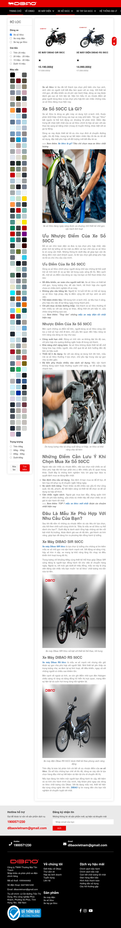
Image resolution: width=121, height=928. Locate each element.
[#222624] (12, 210)
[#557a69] (12, 275)
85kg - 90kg (18, 453)
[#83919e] (18, 345)
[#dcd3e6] (12, 398)
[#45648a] (24, 298)
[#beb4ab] (18, 104)
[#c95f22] (18, 298)
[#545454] (18, 234)
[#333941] (24, 175)
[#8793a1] (18, 357)
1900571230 (16, 821)
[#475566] (24, 116)
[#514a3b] (24, 80)
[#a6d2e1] (18, 387)
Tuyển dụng (49, 877)
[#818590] (18, 281)
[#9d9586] (24, 169)
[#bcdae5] (18, 375)
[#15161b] (18, 275)
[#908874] (24, 86)
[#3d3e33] (12, 80)
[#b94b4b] (24, 357)
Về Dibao (30, 10)
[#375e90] (24, 381)
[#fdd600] (24, 198)
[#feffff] (12, 269)
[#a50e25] (12, 351)
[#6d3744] (24, 404)
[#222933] (12, 334)
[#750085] (24, 234)
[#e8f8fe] (18, 334)
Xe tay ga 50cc (84, 10)
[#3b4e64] (18, 434)
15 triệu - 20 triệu (21, 59)
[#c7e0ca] (18, 198)
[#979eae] (18, 404)
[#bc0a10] (18, 210)
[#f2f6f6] (24, 192)
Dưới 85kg (18, 457)
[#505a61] (24, 393)
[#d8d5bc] (18, 175)
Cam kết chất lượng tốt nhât (93, 874)
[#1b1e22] (24, 375)
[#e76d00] (24, 304)
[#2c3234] (24, 204)
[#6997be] (24, 139)
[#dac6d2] (18, 151)
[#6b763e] (12, 169)
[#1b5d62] (24, 310)
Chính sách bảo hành (90, 868)
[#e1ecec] (12, 145)
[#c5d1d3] (24, 334)
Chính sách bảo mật (89, 871)
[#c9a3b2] (24, 92)
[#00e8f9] (12, 292)
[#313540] (18, 110)
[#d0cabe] (24, 345)
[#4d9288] (12, 222)
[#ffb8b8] (18, 363)
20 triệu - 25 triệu (21, 56)
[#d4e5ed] (18, 128)
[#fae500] (24, 222)
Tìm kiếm (25, 468)
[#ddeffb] (12, 116)
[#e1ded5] (18, 157)
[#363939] (12, 245)
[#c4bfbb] (24, 422)
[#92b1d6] (18, 122)
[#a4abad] (12, 192)
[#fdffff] (12, 375)
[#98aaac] (24, 151)
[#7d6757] (18, 292)
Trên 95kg (18, 446)
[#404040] (18, 228)
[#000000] (12, 75)
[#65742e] (18, 251)
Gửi (59, 828)
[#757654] (18, 351)
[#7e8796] (12, 92)
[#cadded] (12, 304)
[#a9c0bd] (12, 263)
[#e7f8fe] (12, 128)
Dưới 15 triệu (19, 63)
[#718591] (24, 287)
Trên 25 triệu (19, 52)
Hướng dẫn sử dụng (89, 883)
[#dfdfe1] (12, 281)
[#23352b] (18, 163)
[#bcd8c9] (18, 269)
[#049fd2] (18, 139)
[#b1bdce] (24, 128)
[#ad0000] (24, 228)
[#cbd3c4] (12, 345)
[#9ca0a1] (24, 181)
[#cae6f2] (12, 340)
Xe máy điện (45, 10)
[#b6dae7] (24, 122)
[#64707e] (24, 163)
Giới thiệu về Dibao (52, 868)
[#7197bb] (12, 133)
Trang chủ (15, 10)
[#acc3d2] (12, 181)
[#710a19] (18, 80)
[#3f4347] (24, 263)
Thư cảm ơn (49, 871)
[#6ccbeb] (12, 310)
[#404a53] (12, 410)
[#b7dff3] (18, 116)
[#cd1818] (12, 316)
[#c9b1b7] (24, 410)
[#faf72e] (18, 310)
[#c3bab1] (12, 98)
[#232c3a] (12, 428)
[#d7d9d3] (18, 422)
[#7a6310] (24, 363)
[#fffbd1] (18, 222)
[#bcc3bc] (24, 416)
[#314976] (18, 381)
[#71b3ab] (24, 210)
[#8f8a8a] (24, 133)
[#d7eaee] (12, 328)
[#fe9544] (12, 204)
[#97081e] (24, 110)
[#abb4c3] (18, 92)
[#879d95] (12, 251)
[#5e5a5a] (12, 139)
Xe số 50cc (64, 10)
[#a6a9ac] (12, 151)
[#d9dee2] (12, 357)
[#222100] (18, 98)
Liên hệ (47, 880)
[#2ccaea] (24, 257)
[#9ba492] (12, 186)
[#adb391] (24, 157)
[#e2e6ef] (12, 157)
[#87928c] (12, 104)
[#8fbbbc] (24, 292)
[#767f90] (24, 186)
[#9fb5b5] (24, 251)
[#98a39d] (24, 281)
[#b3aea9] (18, 410)
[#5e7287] (12, 363)
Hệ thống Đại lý (108, 10)
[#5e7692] (12, 122)
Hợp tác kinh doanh (53, 874)
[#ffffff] (18, 75)
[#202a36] (12, 404)
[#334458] (18, 322)
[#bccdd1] (24, 216)
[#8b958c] (12, 86)
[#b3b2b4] (12, 381)
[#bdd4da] (18, 340)
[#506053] (12, 298)
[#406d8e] (18, 304)
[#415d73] (18, 316)
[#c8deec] (18, 192)
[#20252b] (12, 163)
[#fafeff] (18, 257)
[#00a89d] (12, 239)
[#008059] (12, 228)
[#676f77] (12, 257)
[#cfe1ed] (18, 398)
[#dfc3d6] (12, 434)
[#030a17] (18, 263)
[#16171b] (24, 387)
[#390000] (24, 245)
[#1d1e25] (18, 186)
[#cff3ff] (12, 387)
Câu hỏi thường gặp (89, 886)
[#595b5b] (24, 75)
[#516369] (12, 216)
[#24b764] (18, 369)
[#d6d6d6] (18, 86)
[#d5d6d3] (24, 428)
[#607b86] (18, 204)
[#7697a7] (24, 269)
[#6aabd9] (24, 328)
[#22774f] (12, 369)
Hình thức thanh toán (90, 880)
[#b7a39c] (18, 145)
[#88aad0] (18, 133)
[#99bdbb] (18, 287)
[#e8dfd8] (24, 104)
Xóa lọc (14, 468)
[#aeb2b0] (12, 422)
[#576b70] (18, 239)
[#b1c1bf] (24, 351)
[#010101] (24, 239)
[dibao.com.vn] (22, 3)
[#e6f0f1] (18, 181)
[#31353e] (24, 340)
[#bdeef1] (12, 198)
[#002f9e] (18, 393)
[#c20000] (12, 234)
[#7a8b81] (18, 169)
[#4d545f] (12, 416)
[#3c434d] (24, 98)
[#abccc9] (12, 393)
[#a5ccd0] (12, 322)
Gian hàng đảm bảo (89, 877)
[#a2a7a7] (18, 428)
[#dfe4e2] (18, 245)
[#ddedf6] (18, 328)
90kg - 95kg (18, 450)
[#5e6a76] (24, 275)
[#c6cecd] (18, 416)
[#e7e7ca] (12, 287)
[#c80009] (12, 175)
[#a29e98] (24, 322)
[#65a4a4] (18, 216)
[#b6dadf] (24, 145)
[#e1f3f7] (24, 316)
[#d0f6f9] (24, 369)
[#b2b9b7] (24, 398)
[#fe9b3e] (12, 110)
